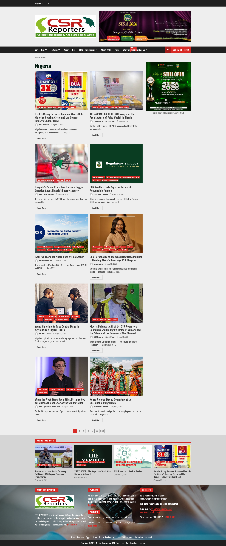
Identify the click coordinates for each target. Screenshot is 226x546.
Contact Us (140, 49)
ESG (74, 247)
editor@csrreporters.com (161, 508)
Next (102, 430)
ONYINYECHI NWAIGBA (46, 194)
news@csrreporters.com (150, 512)
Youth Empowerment (61, 319)
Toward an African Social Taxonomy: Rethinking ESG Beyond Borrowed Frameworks (53, 456)
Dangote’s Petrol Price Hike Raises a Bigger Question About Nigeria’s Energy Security (61, 163)
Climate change (97, 247)
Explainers (80, 247)
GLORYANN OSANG (45, 333)
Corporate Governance (113, 177)
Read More (41, 138)
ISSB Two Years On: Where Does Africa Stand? (61, 233)
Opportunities (69, 49)
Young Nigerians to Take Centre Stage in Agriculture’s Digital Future (61, 303)
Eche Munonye (44, 124)
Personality (112, 250)
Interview (128, 49)
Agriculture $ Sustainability (47, 316)
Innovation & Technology (131, 177)
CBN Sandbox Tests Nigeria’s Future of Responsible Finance (116, 163)
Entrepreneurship (63, 316)
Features (54, 49)
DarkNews (130, 543)
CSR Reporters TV (181, 49)
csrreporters (98, 264)
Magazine (61, 107)
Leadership (113, 107)
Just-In (129, 247)
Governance (41, 250)
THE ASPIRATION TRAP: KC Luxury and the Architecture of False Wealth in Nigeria (116, 90)
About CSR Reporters (110, 49)
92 (97, 430)
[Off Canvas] (36, 50)
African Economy (97, 393)
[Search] (161, 49)
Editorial (95, 107)
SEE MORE (170, 517)
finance (122, 247)
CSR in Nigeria (109, 247)
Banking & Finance (98, 177)
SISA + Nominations (87, 49)
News (43, 49)
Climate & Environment (45, 247)
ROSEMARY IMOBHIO (101, 194)
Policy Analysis (70, 107)
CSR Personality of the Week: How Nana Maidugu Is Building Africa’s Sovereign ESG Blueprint (116, 233)
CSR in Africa (42, 107)
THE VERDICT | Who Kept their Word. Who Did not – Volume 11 (93, 456)
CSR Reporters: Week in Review (133, 456)
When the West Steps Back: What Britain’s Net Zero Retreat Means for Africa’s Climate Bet (61, 376)
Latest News (52, 107)
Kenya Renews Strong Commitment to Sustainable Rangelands (116, 376)
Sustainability (113, 180)
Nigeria (68, 180)
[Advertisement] (145, 26)
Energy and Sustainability (46, 180)
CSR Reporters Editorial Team (104, 121)
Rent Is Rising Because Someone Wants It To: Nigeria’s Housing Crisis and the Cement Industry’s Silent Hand (61, 90)
